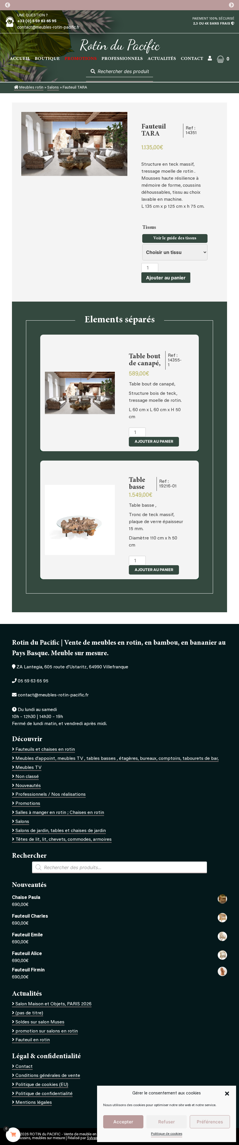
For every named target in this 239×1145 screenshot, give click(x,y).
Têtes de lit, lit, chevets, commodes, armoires (63, 839)
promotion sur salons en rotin (46, 1031)
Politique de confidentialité (44, 1094)
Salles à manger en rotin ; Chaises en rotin (59, 812)
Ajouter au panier (166, 278)
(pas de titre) (29, 1013)
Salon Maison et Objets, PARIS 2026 (53, 1004)
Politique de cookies (166, 1134)
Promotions (27, 803)
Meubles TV (28, 767)
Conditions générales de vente (47, 1075)
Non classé (27, 776)
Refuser (166, 1122)
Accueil (20, 58)
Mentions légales (33, 1102)
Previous (7, 5)
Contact (192, 58)
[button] (227, 1093)
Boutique (47, 58)
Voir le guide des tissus (174, 238)
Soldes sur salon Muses (39, 1022)
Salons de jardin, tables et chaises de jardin (60, 831)
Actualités (161, 58)
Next (231, 5)
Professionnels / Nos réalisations (50, 794)
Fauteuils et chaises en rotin (45, 749)
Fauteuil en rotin (32, 1040)
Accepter (123, 1122)
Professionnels (122, 58)
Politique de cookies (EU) (41, 1084)
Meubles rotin (30, 88)
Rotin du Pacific (119, 45)
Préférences (210, 1122)
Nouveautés (28, 785)
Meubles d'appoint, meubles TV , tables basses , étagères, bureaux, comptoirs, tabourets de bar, (117, 758)
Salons (53, 88)
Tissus (149, 227)
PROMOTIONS (80, 58)
